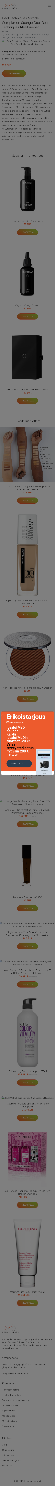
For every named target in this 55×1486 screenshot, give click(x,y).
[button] (19, 763)
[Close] (3, 714)
